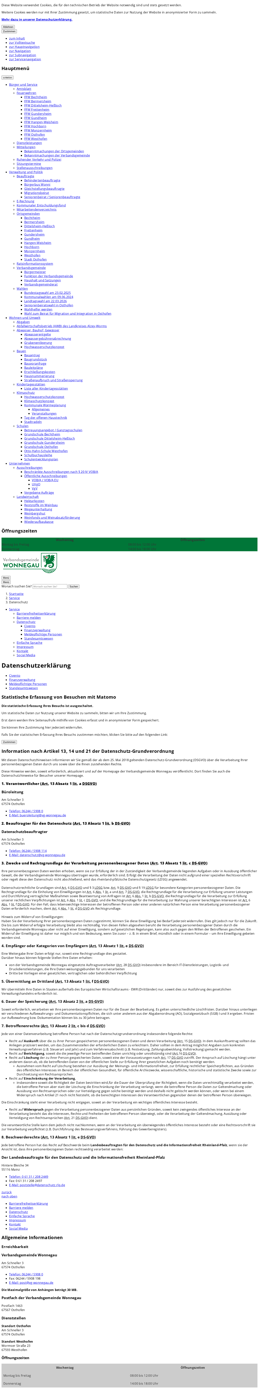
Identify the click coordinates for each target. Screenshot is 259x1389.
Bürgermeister (35, 272)
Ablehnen (8, 27)
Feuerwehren (26, 93)
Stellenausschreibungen (35, 168)
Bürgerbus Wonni (37, 184)
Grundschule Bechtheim (42, 434)
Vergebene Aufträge (39, 493)
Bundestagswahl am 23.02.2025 (47, 293)
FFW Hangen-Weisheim (41, 122)
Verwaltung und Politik (26, 172)
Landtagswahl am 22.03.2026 (45, 301)
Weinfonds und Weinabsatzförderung (52, 517)
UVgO (36, 484)
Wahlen (22, 289)
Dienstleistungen (29, 143)
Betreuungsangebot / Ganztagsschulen (53, 430)
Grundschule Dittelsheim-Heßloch (49, 438)
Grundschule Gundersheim (44, 443)
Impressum (25, 647)
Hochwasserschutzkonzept (44, 347)
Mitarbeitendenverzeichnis (37, 209)
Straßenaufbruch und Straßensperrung (53, 380)
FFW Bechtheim (35, 97)
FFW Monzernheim (38, 130)
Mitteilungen (26, 147)
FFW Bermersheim (37, 101)
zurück (7, 1192)
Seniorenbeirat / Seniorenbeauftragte (52, 197)
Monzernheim (34, 251)
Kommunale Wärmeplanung (45, 405)
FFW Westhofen (35, 139)
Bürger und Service (23, 85)
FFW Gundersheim (38, 114)
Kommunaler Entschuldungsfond (41, 205)
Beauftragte (25, 176)
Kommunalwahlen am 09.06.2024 (48, 297)
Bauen (21, 351)
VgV (35, 488)
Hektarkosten (34, 501)
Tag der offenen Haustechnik (45, 418)
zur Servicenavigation (25, 59)
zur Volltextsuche (22, 42)
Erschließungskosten (39, 372)
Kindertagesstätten (31, 384)
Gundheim (32, 239)
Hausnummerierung (39, 376)
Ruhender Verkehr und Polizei (39, 159)
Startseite (16, 594)
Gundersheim (34, 234)
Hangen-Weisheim (37, 243)
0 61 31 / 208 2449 (28, 1177)
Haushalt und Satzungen (42, 280)
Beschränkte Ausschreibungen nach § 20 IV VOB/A (61, 472)
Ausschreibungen (30, 468)
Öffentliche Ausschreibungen (45, 476)
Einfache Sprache (29, 643)
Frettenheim (33, 230)
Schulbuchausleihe (38, 455)
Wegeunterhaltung (38, 509)
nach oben (9, 1196)
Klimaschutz (26, 393)
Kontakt (22, 651)
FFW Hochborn (35, 126)
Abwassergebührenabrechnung (47, 338)
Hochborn (31, 247)
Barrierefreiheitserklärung (36, 613)
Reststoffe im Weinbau (41, 505)
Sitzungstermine (29, 164)
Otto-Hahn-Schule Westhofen (46, 451)
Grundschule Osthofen (41, 447)
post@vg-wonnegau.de (31, 1283)
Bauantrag (32, 355)
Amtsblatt (24, 89)
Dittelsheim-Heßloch (39, 226)
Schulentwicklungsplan (41, 459)
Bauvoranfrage (35, 363)
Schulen (22, 426)
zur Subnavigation (22, 55)
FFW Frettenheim (36, 109)
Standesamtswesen (38, 638)
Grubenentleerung (38, 343)
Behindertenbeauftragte (42, 180)
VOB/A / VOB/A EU (45, 480)
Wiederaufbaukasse (38, 522)
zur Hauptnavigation (24, 47)
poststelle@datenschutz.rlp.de (37, 1185)
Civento (29, 626)
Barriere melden (29, 618)
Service (14, 598)
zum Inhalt (17, 38)
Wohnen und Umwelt (24, 318)
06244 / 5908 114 (28, 851)
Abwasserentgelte (37, 334)
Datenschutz (18, 602)
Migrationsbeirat (36, 193)
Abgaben (23, 322)
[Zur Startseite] (30, 573)
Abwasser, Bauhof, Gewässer (38, 330)
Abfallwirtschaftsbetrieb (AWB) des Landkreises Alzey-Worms (62, 326)
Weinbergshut (34, 513)
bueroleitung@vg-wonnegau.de (37, 815)
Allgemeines (41, 409)
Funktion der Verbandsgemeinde (48, 276)
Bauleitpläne (33, 368)
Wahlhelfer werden (38, 309)
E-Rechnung (25, 201)
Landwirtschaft (28, 497)
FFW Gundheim (35, 118)
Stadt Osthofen (35, 259)
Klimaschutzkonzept (39, 401)
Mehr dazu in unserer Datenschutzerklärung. (37, 19)
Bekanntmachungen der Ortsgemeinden (54, 151)
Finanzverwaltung (37, 630)
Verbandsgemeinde (31, 268)
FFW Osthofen (34, 134)
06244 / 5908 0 (26, 811)
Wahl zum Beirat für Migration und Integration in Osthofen (67, 313)
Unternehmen (19, 463)
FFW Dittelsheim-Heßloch (43, 105)
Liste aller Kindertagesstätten (46, 388)
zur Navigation (20, 51)
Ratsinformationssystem (35, 264)
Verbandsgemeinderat (41, 284)
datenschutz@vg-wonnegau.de (37, 855)
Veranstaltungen (44, 413)
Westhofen (32, 255)
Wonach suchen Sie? (17, 586)
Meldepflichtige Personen (43, 634)
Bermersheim (34, 222)
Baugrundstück (35, 359)
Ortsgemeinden (28, 214)
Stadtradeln (33, 422)
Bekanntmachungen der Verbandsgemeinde (57, 155)
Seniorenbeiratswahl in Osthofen (48, 305)
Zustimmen (9, 31)
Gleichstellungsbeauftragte (44, 189)
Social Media (26, 655)
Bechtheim (32, 218)
